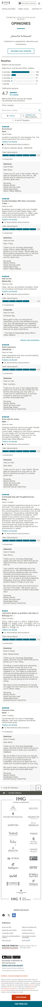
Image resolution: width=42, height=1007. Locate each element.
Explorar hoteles (27, 930)
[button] (39, 3)
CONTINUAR (21, 997)
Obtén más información (12, 965)
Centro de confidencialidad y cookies (11, 936)
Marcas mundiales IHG (29, 927)
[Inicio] (3, 793)
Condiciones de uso (28, 933)
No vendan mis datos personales (29, 936)
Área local (23, 9)
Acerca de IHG (6, 927)
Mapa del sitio (6, 940)
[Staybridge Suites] (6, 3)
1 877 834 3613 (24, 948)
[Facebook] (3, 915)
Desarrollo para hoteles (9, 930)
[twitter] (9, 915)
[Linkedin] (14, 915)
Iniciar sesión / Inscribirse (28, 3)
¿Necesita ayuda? (7, 933)
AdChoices (25, 940)
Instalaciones (9, 9)
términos (31, 985)
